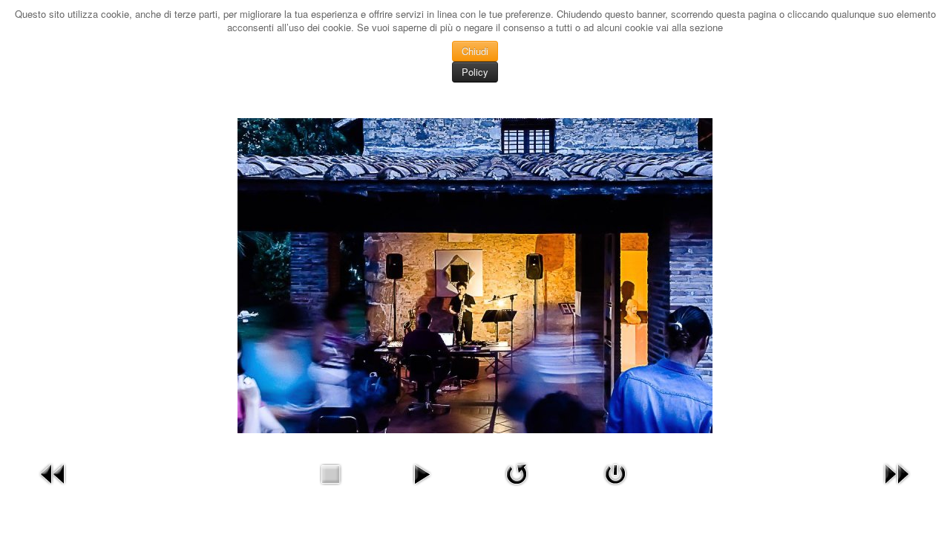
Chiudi (475, 51)
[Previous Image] (53, 472)
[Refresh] (516, 472)
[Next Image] (896, 472)
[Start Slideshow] (421, 472)
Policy (475, 72)
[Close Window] (615, 472)
